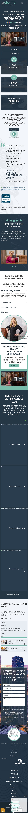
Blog (26, 743)
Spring (14, 796)
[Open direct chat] (25, 796)
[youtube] (17, 756)
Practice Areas (14, 53)
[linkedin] (15, 756)
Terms (8, 811)
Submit (5, 722)
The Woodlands (14, 785)
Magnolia (15, 793)
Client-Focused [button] (6, 302)
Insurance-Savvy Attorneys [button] (11, 291)
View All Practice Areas (12, 594)
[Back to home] (8, 3)
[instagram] (13, 756)
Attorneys (21, 743)
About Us (7, 743)
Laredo (14, 790)
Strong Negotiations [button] (8, 307)
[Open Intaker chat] (13, 812)
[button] (26, 3)
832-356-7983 (18, 673)
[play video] (14, 134)
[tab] (12, 266)
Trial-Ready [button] (5, 312)
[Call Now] (22, 3)
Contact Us (14, 746)
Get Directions (12, 777)
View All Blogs (4, 618)
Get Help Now (14, 49)
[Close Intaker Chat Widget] (27, 796)
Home (2, 743)
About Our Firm (14, 130)
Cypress (15, 788)
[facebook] (10, 756)
